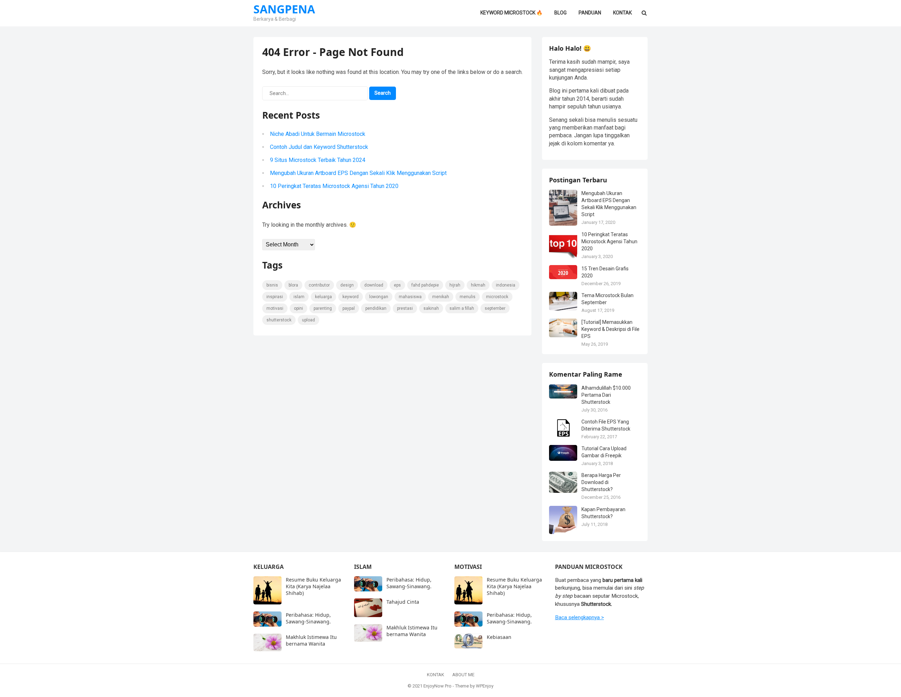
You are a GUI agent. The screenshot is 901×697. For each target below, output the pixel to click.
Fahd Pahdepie (425, 285)
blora (293, 285)
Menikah (440, 296)
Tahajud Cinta (402, 601)
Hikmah (478, 285)
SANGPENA (284, 9)
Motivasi (274, 308)
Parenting (323, 308)
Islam (299, 296)
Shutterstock (278, 320)
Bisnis (272, 285)
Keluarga (323, 296)
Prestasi (405, 308)
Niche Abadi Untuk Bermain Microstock (317, 134)
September (495, 308)
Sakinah (431, 308)
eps (397, 285)
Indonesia (505, 285)
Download (373, 285)
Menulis (467, 296)
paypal (348, 308)
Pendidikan (375, 308)
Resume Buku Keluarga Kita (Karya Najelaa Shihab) (313, 586)
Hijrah (454, 285)
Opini (298, 308)
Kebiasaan (499, 637)
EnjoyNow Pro (437, 686)
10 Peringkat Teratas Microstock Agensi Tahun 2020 (334, 186)
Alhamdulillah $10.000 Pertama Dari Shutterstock (606, 395)
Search (382, 93)
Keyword (350, 296)
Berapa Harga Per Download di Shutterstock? (601, 482)
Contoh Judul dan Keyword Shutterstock (319, 147)
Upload (308, 320)
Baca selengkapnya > (579, 617)
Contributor (319, 285)
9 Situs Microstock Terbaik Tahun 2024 (317, 160)
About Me (463, 674)
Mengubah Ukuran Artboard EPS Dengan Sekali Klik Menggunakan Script (358, 173)
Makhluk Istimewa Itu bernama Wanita (311, 640)
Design (347, 285)
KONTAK (435, 674)
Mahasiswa (410, 296)
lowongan (378, 296)
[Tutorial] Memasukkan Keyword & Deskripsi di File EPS (610, 329)
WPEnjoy (484, 686)
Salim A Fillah (461, 308)
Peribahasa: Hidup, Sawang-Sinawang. (308, 618)
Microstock (497, 296)
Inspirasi (274, 296)
